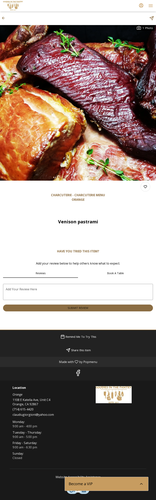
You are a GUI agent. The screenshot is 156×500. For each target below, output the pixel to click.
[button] (4, 18)
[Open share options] (151, 18)
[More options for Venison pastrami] (145, 186)
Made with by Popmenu (50, 361)
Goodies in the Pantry (114, 394)
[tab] (40, 273)
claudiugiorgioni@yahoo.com (33, 415)
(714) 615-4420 (23, 409)
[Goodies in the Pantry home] (20, 5)
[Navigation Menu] (150, 5)
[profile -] (141, 5)
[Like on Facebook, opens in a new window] (78, 374)
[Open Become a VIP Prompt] (141, 483)
